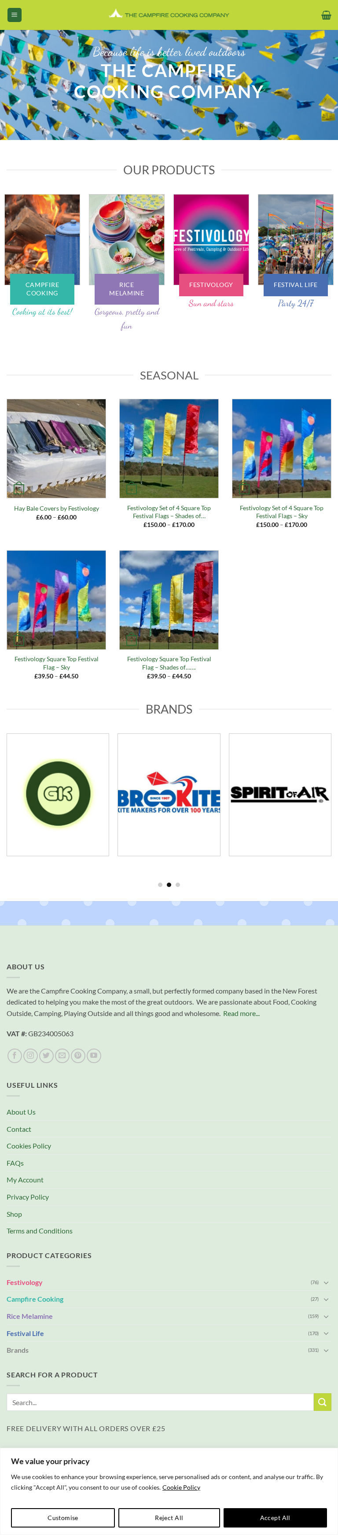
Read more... (241, 1013)
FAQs (15, 1163)
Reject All (169, 1517)
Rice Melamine (30, 1316)
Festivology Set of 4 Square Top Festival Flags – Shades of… (169, 512)
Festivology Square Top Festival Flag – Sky (57, 663)
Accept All (275, 1517)
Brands (18, 1350)
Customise (63, 1517)
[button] (14, 15)
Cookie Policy (181, 1487)
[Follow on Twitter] (46, 1056)
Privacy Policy (28, 1197)
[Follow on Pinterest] (78, 1056)
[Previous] (18, 96)
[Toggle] (326, 1282)
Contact (19, 1129)
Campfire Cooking (35, 1299)
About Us (21, 1112)
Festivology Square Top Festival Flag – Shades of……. (169, 663)
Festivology (25, 1282)
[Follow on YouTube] (94, 1056)
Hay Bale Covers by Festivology (56, 508)
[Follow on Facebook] (14, 1056)
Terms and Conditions (40, 1230)
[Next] (320, 96)
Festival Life (25, 1333)
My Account (25, 1179)
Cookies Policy (29, 1145)
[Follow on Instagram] (30, 1056)
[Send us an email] (62, 1056)
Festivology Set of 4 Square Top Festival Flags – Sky (281, 512)
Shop (14, 1214)
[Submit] (322, 1401)
